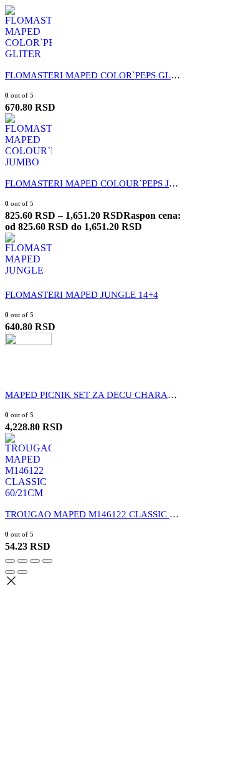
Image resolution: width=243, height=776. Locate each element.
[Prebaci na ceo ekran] (35, 561)
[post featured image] (28, 53)
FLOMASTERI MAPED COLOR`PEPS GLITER (98, 75)
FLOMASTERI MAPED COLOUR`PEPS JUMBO (101, 183)
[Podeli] (22, 561)
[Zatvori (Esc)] (10, 561)
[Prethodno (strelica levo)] (10, 572)
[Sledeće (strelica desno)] (22, 572)
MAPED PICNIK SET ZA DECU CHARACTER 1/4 (105, 395)
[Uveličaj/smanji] (47, 561)
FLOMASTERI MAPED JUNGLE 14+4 (81, 295)
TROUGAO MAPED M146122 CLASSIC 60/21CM (105, 514)
